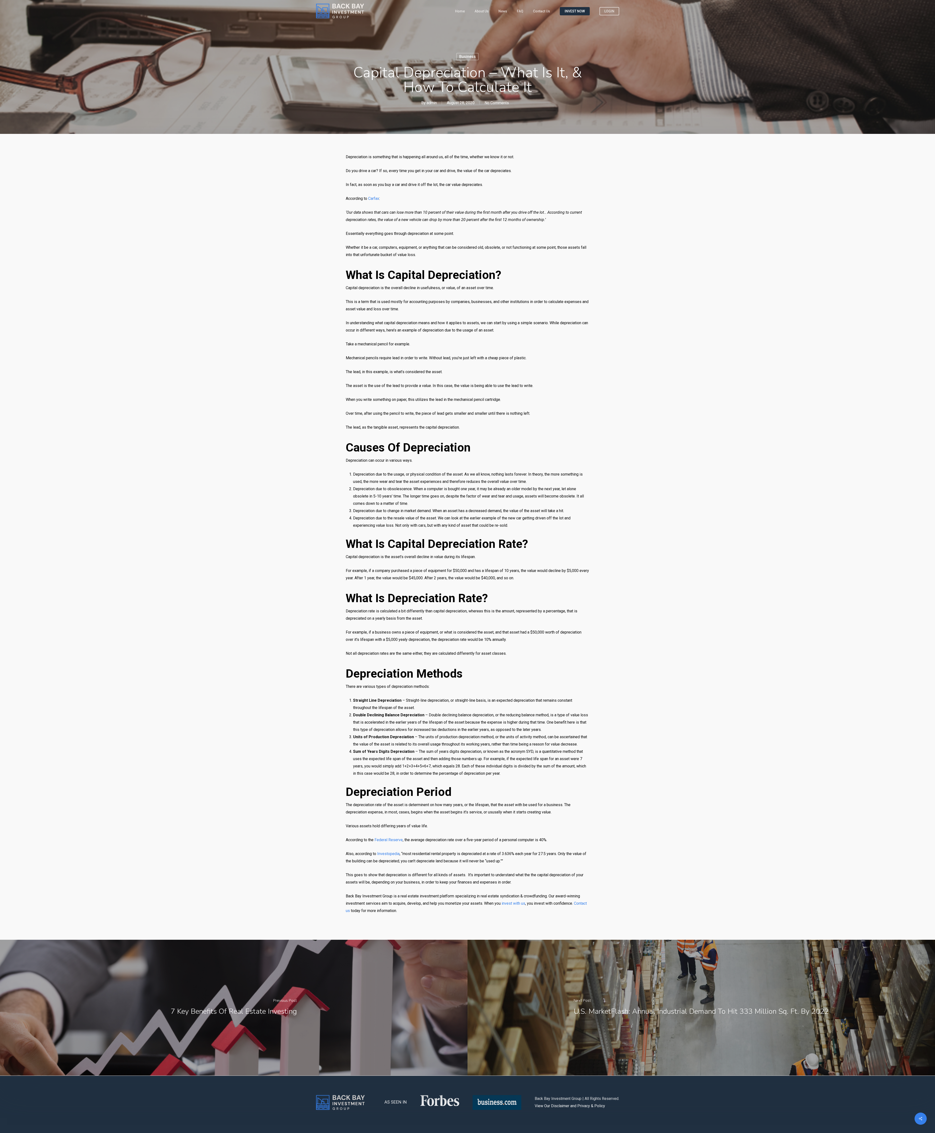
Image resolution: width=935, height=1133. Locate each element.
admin (432, 103)
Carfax (373, 198)
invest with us (513, 903)
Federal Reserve (388, 840)
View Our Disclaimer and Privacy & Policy (570, 1106)
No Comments (497, 103)
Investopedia (388, 853)
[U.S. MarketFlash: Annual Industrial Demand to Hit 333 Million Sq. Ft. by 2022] (701, 1008)
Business (467, 56)
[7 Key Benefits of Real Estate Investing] (234, 1008)
